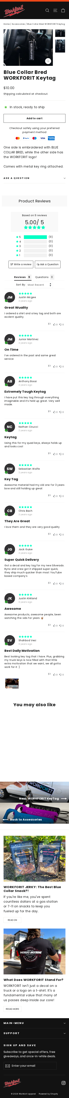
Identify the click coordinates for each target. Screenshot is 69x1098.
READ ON (12, 920)
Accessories (18, 24)
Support (12, 1033)
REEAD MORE (12, 1008)
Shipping (9, 94)
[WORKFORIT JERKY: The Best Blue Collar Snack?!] (34, 859)
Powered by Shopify (48, 1094)
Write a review (22, 264)
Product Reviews (35, 201)
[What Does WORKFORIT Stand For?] (34, 952)
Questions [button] (41, 277)
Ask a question (17, 178)
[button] (34, 237)
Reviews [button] (20, 277)
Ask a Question (49, 264)
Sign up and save (20, 1045)
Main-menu (14, 1023)
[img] (34, 293)
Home (7, 24)
